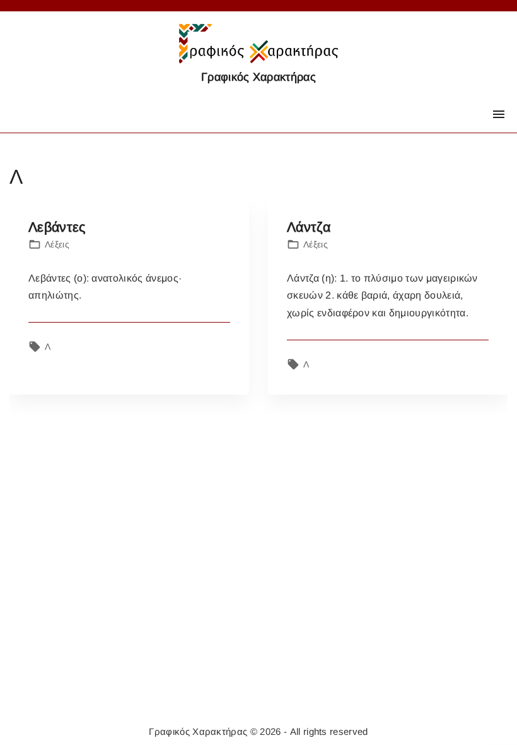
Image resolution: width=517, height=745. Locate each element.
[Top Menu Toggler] (499, 114)
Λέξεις (57, 244)
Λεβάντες (57, 227)
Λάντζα (308, 227)
